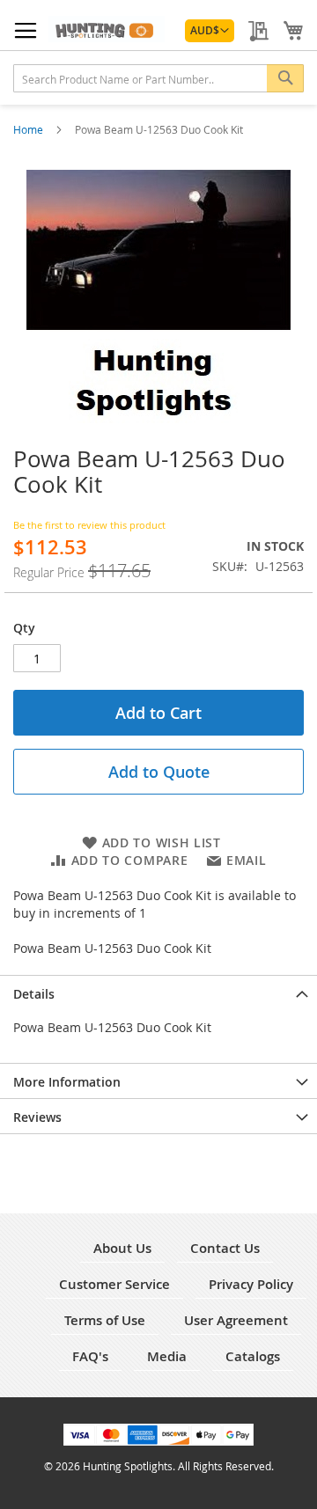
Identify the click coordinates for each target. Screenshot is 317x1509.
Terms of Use (104, 1320)
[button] (209, 30)
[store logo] (106, 29)
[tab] (158, 992)
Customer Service (114, 1284)
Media (167, 1356)
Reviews (37, 1117)
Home (29, 129)
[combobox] (158, 78)
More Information (67, 1081)
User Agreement (236, 1320)
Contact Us (225, 1248)
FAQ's (90, 1356)
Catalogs (252, 1356)
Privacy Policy (251, 1284)
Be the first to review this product (89, 524)
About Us (122, 1248)
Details (34, 993)
